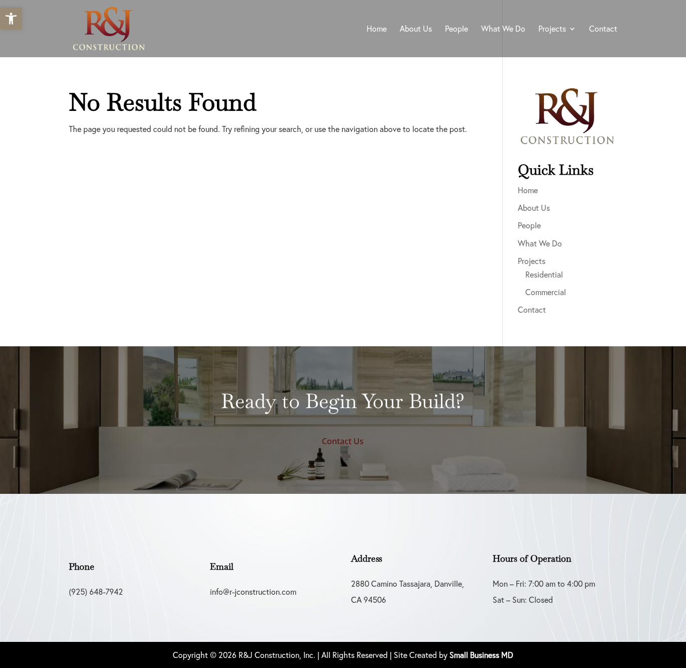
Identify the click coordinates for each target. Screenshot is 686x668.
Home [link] (377, 29)
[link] (11, 19)
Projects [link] (552, 29)
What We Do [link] (503, 29)
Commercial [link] (545, 292)
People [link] (456, 29)
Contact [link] (603, 29)
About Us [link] (416, 29)
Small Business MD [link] (481, 655)
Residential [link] (544, 275)
